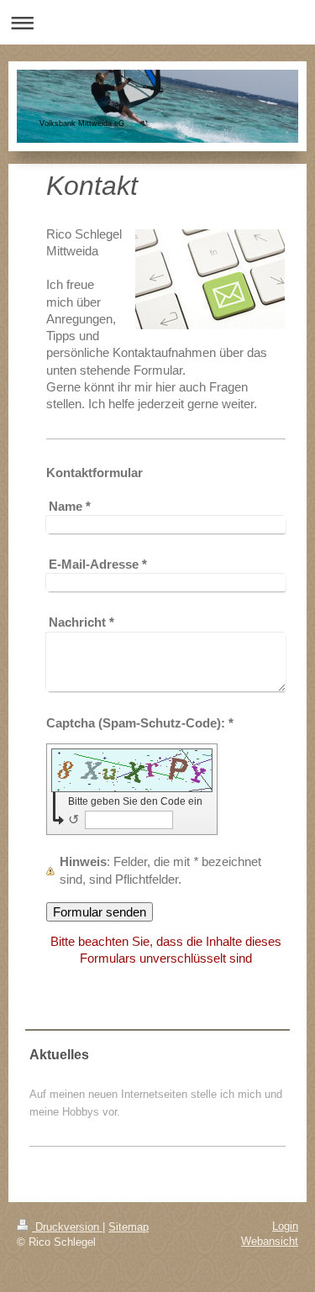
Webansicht (269, 1241)
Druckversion (67, 1227)
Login (285, 1226)
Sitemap (128, 1227)
